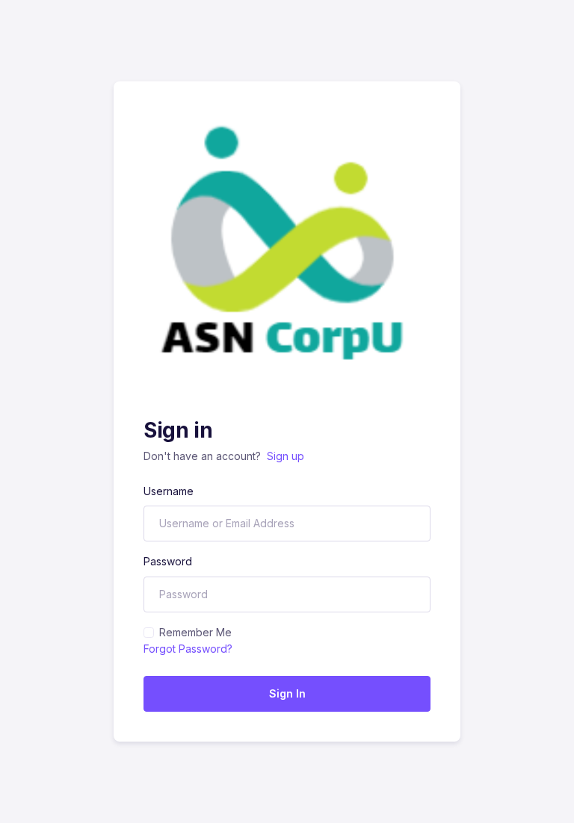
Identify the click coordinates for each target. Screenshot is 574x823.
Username (169, 491)
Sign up (285, 456)
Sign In (287, 693)
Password (168, 561)
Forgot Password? (188, 648)
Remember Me (195, 632)
